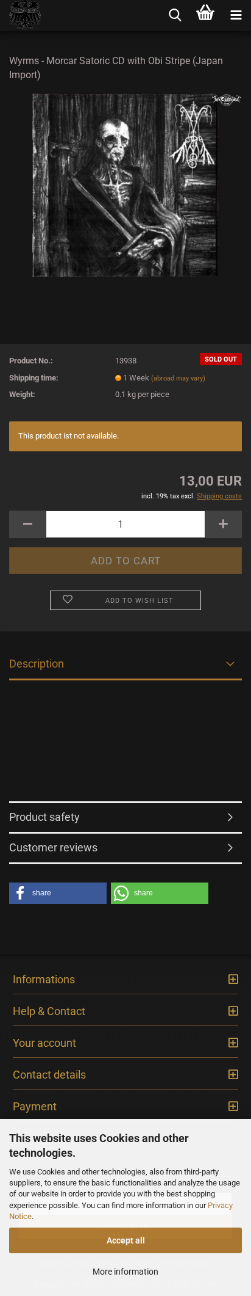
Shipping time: (33, 377)
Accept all (126, 1240)
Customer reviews (53, 847)
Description (36, 663)
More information (125, 1271)
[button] (58, 893)
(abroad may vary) (178, 378)
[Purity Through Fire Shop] (21, 15)
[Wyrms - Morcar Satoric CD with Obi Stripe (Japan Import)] (125, 184)
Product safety (44, 816)
